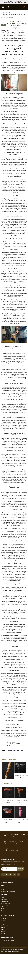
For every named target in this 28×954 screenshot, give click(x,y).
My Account (4, 899)
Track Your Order (5, 903)
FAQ (2, 922)
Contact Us (4, 909)
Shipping (3, 929)
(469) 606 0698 (15, 2)
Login (2, 897)
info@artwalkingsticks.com (8, 891)
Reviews (3, 920)
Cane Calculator (5, 926)
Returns (3, 931)
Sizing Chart (4, 924)
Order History (4, 901)
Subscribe (21, 869)
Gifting (3, 933)
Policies (3, 927)
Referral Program (5, 905)
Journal (8, 12)
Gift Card (3, 907)
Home (2, 12)
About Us (3, 918)
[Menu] (3, 7)
